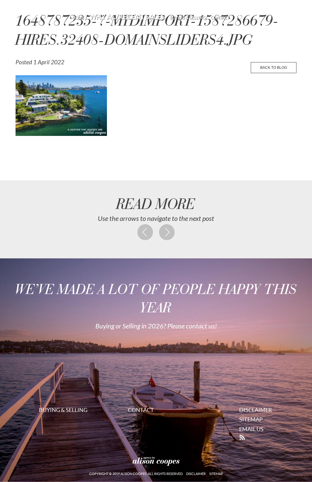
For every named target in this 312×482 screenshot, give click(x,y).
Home (78, 18)
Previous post (145, 232)
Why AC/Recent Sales (127, 16)
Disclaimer (255, 410)
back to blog (273, 68)
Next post (167, 232)
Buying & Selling (188, 18)
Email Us (251, 429)
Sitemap (251, 419)
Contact (220, 18)
